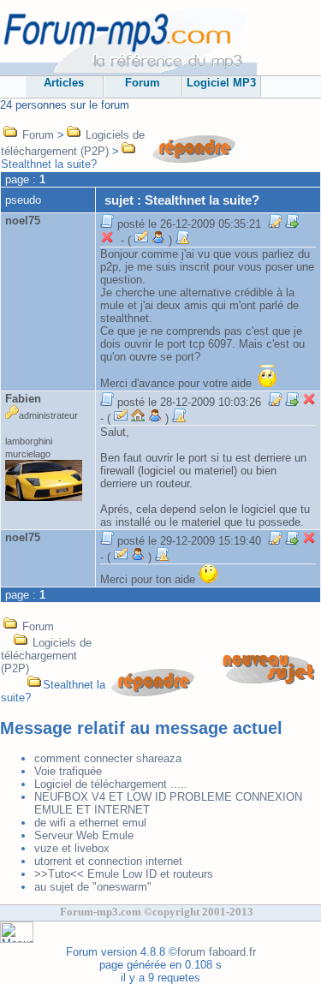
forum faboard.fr (216, 951)
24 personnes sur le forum (64, 104)
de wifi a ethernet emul (90, 822)
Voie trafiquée (68, 771)
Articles (64, 82)
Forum (142, 82)
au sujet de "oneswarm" (93, 886)
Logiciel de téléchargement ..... (110, 784)
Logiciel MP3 (221, 82)
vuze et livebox (72, 848)
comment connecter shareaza (107, 758)
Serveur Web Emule (84, 835)
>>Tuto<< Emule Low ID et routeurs (123, 874)
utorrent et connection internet (108, 861)
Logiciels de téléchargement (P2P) (46, 655)
